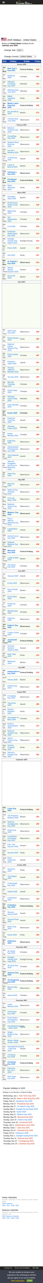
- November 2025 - (21, 947)
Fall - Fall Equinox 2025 (12, 845)
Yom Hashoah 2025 (13, 456)
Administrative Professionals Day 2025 (13, 449)
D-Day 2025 (12, 583)
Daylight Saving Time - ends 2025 (12, 959)
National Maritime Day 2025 (12, 544)
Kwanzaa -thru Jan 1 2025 (11, 1070)
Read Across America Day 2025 (12, 205)
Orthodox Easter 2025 (12, 427)
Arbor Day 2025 (11, 475)
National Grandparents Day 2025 (12, 824)
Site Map (36, 1268)
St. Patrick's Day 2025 (25, 1106)
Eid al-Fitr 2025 (11, 277)
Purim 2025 (12, 248)
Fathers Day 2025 (25, 1120)
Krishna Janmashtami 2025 (12, 726)
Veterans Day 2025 (25, 1138)
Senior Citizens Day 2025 (12, 740)
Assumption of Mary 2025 (13, 718)
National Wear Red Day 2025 (13, 144)
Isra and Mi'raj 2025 (12, 113)
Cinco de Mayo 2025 (11, 499)
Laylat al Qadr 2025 (12, 559)
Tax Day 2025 (12, 377)
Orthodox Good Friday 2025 (12, 399)
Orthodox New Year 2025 (13, 91)
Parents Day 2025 (12, 687)
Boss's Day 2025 (11, 928)
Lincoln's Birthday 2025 (12, 151)
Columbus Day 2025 (25, 1130)
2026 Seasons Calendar (10, 1216)
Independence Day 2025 (24, 1125)
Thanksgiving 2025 (26, 1141)
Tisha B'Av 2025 (11, 704)
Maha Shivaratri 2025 (11, 187)
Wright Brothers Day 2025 (12, 1034)
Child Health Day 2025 (12, 884)
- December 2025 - (21, 1000)
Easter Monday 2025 (12, 435)
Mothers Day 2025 (24, 1114)
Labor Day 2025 (23, 1128)
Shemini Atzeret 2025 (12, 913)
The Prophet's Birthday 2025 (12, 817)
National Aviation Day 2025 (12, 733)
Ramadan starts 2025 (11, 198)
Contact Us (8, 1268)
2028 (12, 1205)
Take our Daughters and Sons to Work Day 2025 (12, 465)
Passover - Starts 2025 (11, 363)
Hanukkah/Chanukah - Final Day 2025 (13, 1049)
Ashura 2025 (12, 680)
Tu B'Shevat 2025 (12, 159)
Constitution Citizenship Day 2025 (12, 838)
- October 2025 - (21, 865)
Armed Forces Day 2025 (13, 537)
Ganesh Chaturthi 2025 (11, 747)
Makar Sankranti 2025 (11, 98)
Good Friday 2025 (12, 391)
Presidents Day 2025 (25, 1104)
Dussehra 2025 (11, 870)
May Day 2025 (10, 485)
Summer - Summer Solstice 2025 (12, 648)
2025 (4, 1205)
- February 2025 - (21, 125)
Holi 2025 (11, 255)
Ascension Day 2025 (11, 566)
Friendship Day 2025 (11, 697)
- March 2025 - (21, 192)
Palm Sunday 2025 (12, 355)
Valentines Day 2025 (24, 1101)
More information (17, 1281)
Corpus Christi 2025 (13, 634)
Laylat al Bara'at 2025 (12, 166)
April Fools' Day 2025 (11, 332)
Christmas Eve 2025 (11, 1056)
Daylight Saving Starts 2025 (27, 1109)
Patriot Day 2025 (11, 831)
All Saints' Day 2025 (11, 952)
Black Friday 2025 (12, 988)
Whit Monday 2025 (12, 612)
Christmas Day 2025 (27, 1144)
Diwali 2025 (12, 935)
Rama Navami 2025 (13, 339)
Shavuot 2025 (12, 576)
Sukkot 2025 (12, 892)
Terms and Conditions (22, 1268)
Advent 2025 (12, 995)
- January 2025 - (21, 64)
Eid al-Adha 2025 (12, 598)
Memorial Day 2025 (25, 1117)
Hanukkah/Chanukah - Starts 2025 (13, 1027)
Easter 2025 (21, 1112)
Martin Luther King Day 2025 (28, 1098)
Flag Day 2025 (11, 619)
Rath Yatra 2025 (11, 655)
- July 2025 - (21, 667)
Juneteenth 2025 (25, 1122)
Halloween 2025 (22, 1133)
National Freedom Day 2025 (12, 130)
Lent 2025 (11, 226)
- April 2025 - (21, 282)
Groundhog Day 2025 (11, 137)
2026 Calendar (7, 1203)
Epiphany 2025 (11, 77)
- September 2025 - (21, 759)
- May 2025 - (22, 480)
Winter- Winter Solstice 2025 (13, 1041)
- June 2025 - (21, 571)
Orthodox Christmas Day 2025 (11, 84)
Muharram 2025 (11, 662)
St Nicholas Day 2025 (12, 1013)
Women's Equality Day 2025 (12, 755)
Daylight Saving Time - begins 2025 (12, 241)
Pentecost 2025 (11, 605)
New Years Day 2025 (27, 1096)
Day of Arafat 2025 (12, 590)
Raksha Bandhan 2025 (11, 711)
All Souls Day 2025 (12, 966)
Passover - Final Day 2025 (11, 420)
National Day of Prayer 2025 (12, 492)
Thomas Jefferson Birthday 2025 (12, 370)
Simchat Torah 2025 (13, 920)
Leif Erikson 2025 (12, 899)
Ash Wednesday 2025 (12, 219)
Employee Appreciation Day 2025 (12, 234)
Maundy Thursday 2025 (11, 384)
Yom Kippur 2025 (12, 877)
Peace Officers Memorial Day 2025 (12, 522)
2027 (8, 1205)
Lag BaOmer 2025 (12, 530)
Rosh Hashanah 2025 (11, 860)
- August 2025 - (21, 692)
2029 (17, 1205)
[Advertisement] (21, 21)
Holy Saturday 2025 (13, 406)
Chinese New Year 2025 (12, 120)
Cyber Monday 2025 (12, 1005)
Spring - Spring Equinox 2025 (12, 270)
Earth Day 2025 (11, 442)
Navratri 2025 (12, 853)
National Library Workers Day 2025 (12, 347)
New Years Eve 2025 (11, 1077)
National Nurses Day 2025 (12, 506)
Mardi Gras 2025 (11, 212)
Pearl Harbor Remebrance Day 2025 (12, 1020)
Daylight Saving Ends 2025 (27, 1136)
